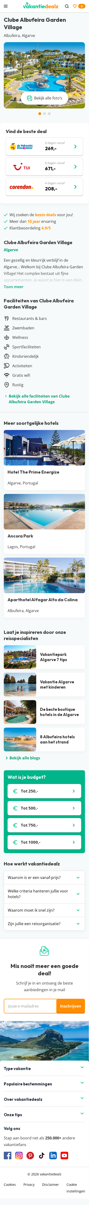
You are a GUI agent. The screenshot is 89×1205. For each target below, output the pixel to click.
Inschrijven (70, 1006)
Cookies (10, 1184)
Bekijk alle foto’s (48, 98)
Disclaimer (50, 1184)
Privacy (29, 1184)
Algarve (11, 249)
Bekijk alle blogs (24, 758)
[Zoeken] (66, 6)
